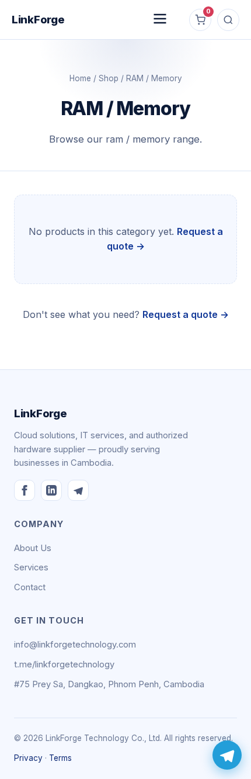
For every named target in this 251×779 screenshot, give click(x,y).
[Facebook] (24, 490)
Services (31, 567)
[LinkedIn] (51, 490)
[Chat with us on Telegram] (227, 755)
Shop (108, 78)
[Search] (228, 20)
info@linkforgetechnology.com (75, 644)
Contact (30, 587)
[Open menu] (159, 19)
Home (80, 78)
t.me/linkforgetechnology (64, 664)
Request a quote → (185, 314)
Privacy (28, 758)
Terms (60, 758)
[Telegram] (78, 490)
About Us (32, 548)
